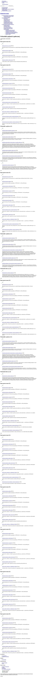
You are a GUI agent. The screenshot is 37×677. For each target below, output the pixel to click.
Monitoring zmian (4, 8)
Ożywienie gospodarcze (7, 26)
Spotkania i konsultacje (5, 656)
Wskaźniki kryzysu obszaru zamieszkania (12, 32)
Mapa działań (4, 659)
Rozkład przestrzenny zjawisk (8, 22)
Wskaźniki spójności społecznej (6, 10)
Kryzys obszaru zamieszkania (8, 27)
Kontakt (3, 667)
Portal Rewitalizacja (5, 7)
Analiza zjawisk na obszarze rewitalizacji (8, 9)
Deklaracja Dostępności (5, 666)
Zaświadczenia (4, 655)
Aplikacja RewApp (7, 20)
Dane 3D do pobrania (7, 19)
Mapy (3, 663)
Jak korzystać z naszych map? (8, 23)
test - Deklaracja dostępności (6, 669)
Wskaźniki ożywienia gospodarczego (11, 31)
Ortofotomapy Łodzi (7, 21)
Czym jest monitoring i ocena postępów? (8, 15)
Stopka (3, 2)
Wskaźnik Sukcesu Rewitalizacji (10, 33)
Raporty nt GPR (8, 34)
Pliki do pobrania (6, 29)
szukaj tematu (11, 5)
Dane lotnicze (6, 18)
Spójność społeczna (7, 25)
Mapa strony (4, 668)
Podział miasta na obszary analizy (9, 16)
